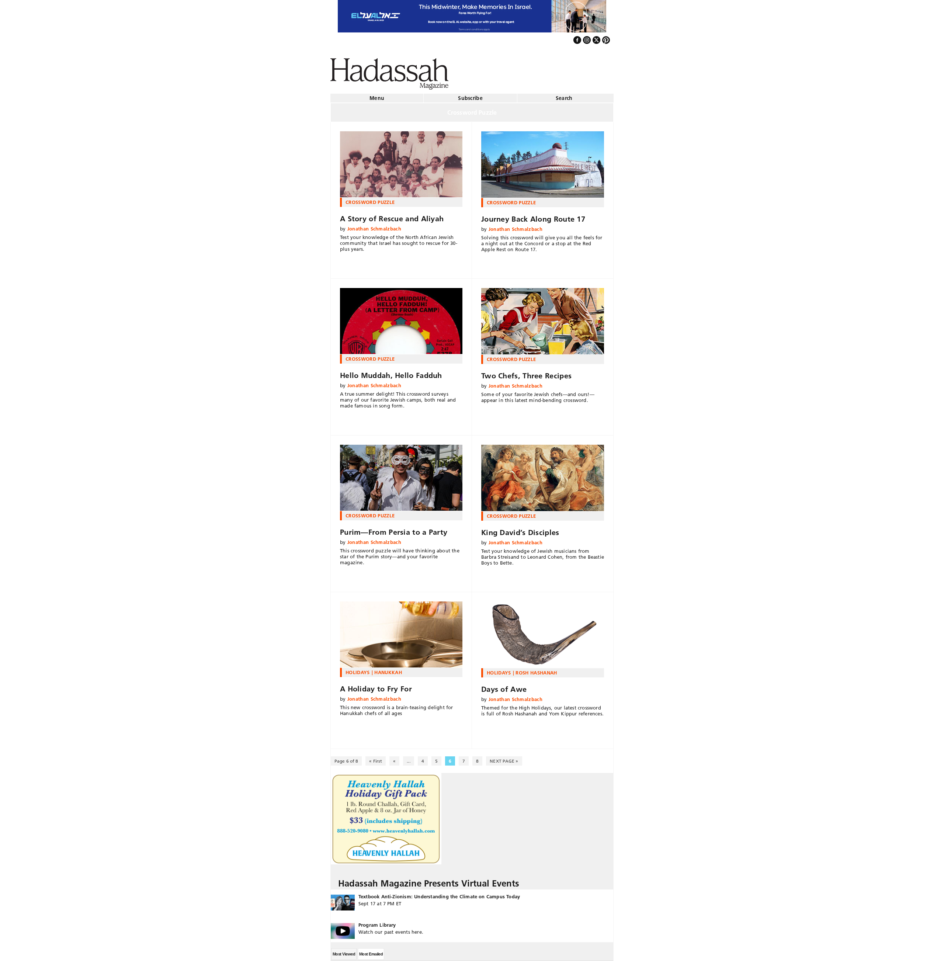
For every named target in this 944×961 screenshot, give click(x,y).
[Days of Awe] (542, 632)
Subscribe (470, 95)
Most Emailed (371, 951)
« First (375, 758)
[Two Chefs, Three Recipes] (542, 318)
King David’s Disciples (520, 529)
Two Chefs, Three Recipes (526, 372)
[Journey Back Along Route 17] (542, 161)
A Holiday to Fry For (376, 685)
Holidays (358, 669)
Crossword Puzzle (370, 199)
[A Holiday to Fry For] (401, 632)
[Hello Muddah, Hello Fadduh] (401, 318)
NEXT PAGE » (504, 758)
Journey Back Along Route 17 (533, 216)
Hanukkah (388, 669)
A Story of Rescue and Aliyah (392, 215)
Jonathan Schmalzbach (374, 226)
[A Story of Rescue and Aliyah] (401, 161)
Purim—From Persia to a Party (393, 529)
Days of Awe (504, 686)
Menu (376, 95)
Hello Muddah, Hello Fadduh (391, 372)
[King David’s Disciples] (542, 475)
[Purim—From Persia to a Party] (401, 475)
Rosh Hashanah (536, 670)
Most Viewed (344, 951)
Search (564, 95)
